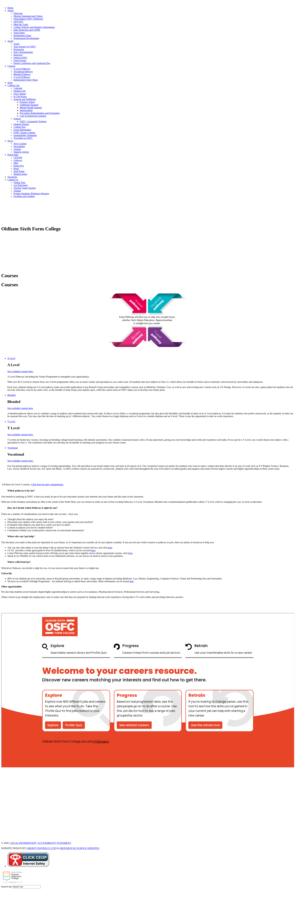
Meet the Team (21, 24)
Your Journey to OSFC (25, 46)
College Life (13, 85)
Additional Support (29, 104)
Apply (10, 41)
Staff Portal (19, 171)
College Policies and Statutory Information (34, 27)
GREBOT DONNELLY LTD (41, 848)
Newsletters (19, 146)
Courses (11, 66)
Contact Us (12, 179)
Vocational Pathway (23, 71)
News (10, 141)
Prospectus (19, 49)
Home (10, 7)
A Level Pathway (22, 68)
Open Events (20, 60)
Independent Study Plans (26, 80)
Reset (16, 168)
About (10, 10)
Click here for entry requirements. (47, 484)
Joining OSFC (21, 57)
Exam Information (22, 129)
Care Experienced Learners (33, 116)
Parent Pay (19, 165)
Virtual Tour (19, 182)
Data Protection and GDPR (27, 30)
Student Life (20, 91)
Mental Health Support (31, 107)
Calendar (18, 88)
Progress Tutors (27, 102)
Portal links (12, 154)
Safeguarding (26, 110)
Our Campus (20, 93)
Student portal (20, 174)
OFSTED (18, 21)
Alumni (17, 149)
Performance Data (22, 35)
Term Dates (19, 32)
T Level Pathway (22, 77)
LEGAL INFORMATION (23, 843)
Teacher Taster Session (25, 188)
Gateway (18, 160)
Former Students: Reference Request (31, 193)
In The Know (20, 96)
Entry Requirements (23, 52)
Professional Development (26, 38)
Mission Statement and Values (28, 16)
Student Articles (21, 152)
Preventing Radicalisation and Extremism (40, 113)
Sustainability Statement (25, 135)
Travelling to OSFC (23, 138)
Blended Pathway (22, 74)
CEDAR (18, 157)
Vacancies (12, 177)
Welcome (18, 13)
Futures (17, 118)
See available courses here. (20, 371)
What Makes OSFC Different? (28, 19)
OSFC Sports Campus (24, 132)
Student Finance (21, 124)
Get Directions (21, 185)
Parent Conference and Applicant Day (32, 63)
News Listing (20, 143)
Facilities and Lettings (24, 196)
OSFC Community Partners (33, 121)
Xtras (10, 82)
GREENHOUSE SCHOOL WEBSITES (79, 848)
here (109, 547)
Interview (18, 55)
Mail (16, 163)
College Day (20, 127)
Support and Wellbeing (25, 99)
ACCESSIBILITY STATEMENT (54, 843)
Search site (6, 886)
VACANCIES (8, 837)
